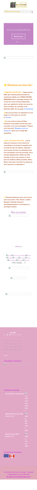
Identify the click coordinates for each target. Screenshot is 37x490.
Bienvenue (18, 36)
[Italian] (28, 258)
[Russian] (19, 260)
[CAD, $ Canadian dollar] (11, 457)
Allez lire (18, 246)
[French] (16, 258)
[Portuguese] (11, 260)
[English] (9, 258)
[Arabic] (9, 255)
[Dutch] (28, 255)
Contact (8, 117)
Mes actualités (18, 212)
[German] (22, 258)
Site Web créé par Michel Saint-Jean (18, 477)
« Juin (5, 355)
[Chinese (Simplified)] (19, 255)
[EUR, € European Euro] (6, 456)
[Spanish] (26, 260)
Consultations (28, 109)
